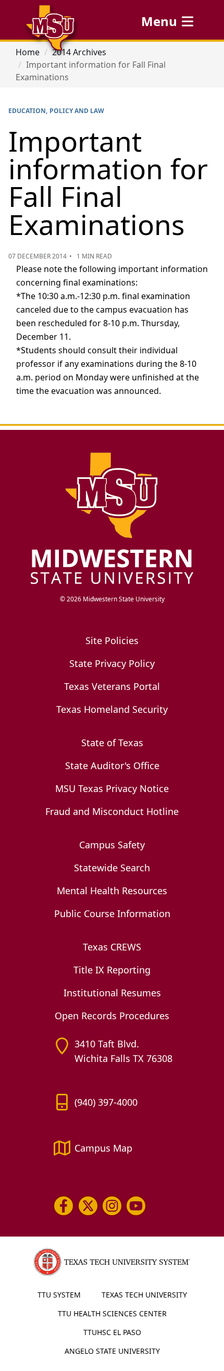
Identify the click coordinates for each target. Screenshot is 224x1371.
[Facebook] (64, 1206)
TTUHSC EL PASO (112, 1332)
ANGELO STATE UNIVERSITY (112, 1351)
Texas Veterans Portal (112, 686)
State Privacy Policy (112, 663)
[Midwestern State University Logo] (112, 517)
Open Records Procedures (112, 1015)
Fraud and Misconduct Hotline (112, 811)
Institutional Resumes (112, 992)
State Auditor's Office (112, 765)
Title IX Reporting (112, 970)
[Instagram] (112, 1206)
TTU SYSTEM (59, 1295)
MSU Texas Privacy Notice (112, 788)
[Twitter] (87, 1206)
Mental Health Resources (112, 890)
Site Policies (112, 640)
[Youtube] (136, 1206)
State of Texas (112, 742)
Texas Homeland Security (112, 709)
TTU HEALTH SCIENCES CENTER (112, 1313)
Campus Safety (112, 844)
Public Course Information (112, 913)
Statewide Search (112, 867)
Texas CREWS (112, 947)
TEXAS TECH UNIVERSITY (144, 1295)
